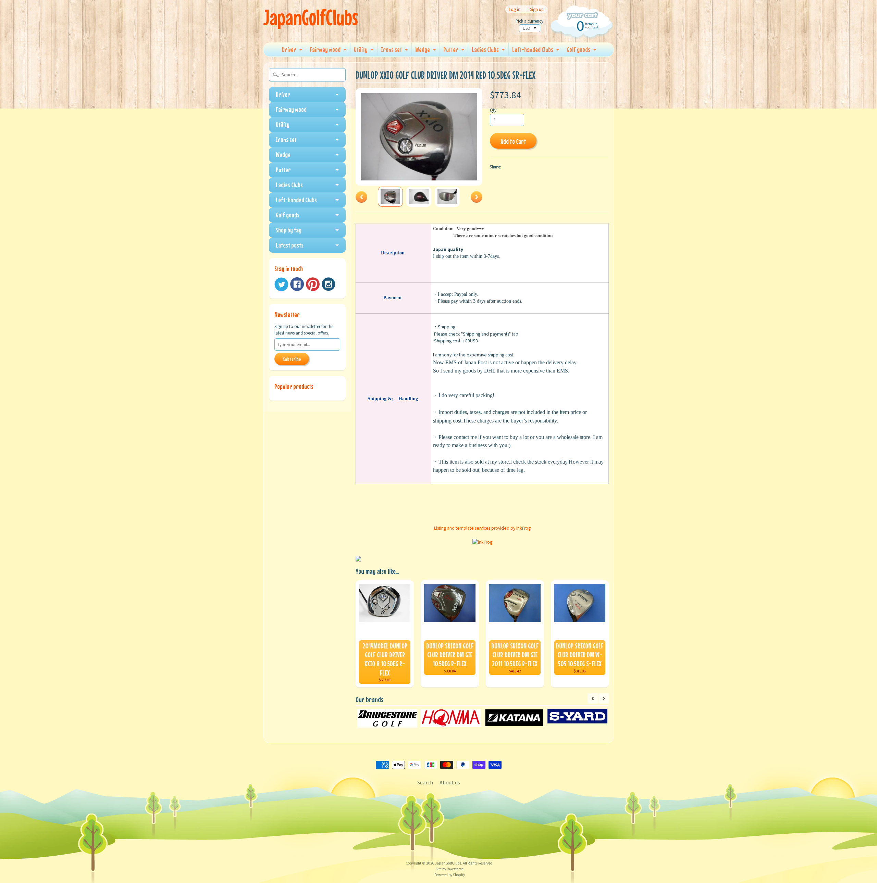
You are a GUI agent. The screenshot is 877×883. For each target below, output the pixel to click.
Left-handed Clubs (532, 49)
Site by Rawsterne (449, 869)
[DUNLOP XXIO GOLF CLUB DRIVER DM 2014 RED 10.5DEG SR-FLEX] (390, 197)
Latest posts (290, 245)
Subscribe (292, 359)
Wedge (422, 49)
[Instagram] (328, 284)
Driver (289, 49)
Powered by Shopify (449, 874)
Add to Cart (513, 141)
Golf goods (578, 49)
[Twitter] (281, 284)
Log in (514, 9)
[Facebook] (297, 284)
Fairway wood (325, 49)
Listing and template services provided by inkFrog (482, 528)
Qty (493, 110)
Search (425, 782)
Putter (450, 49)
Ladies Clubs (485, 49)
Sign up (537, 9)
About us (450, 782)
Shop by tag (288, 230)
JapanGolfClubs (310, 17)
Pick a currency (529, 21)
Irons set (391, 49)
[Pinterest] (313, 284)
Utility (361, 49)
